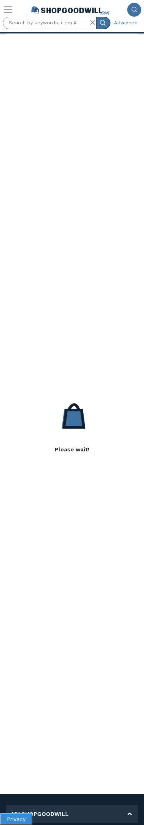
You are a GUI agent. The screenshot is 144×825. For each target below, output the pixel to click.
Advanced (126, 22)
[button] (92, 22)
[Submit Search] (134, 10)
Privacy (16, 819)
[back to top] (131, 812)
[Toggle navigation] (8, 9)
